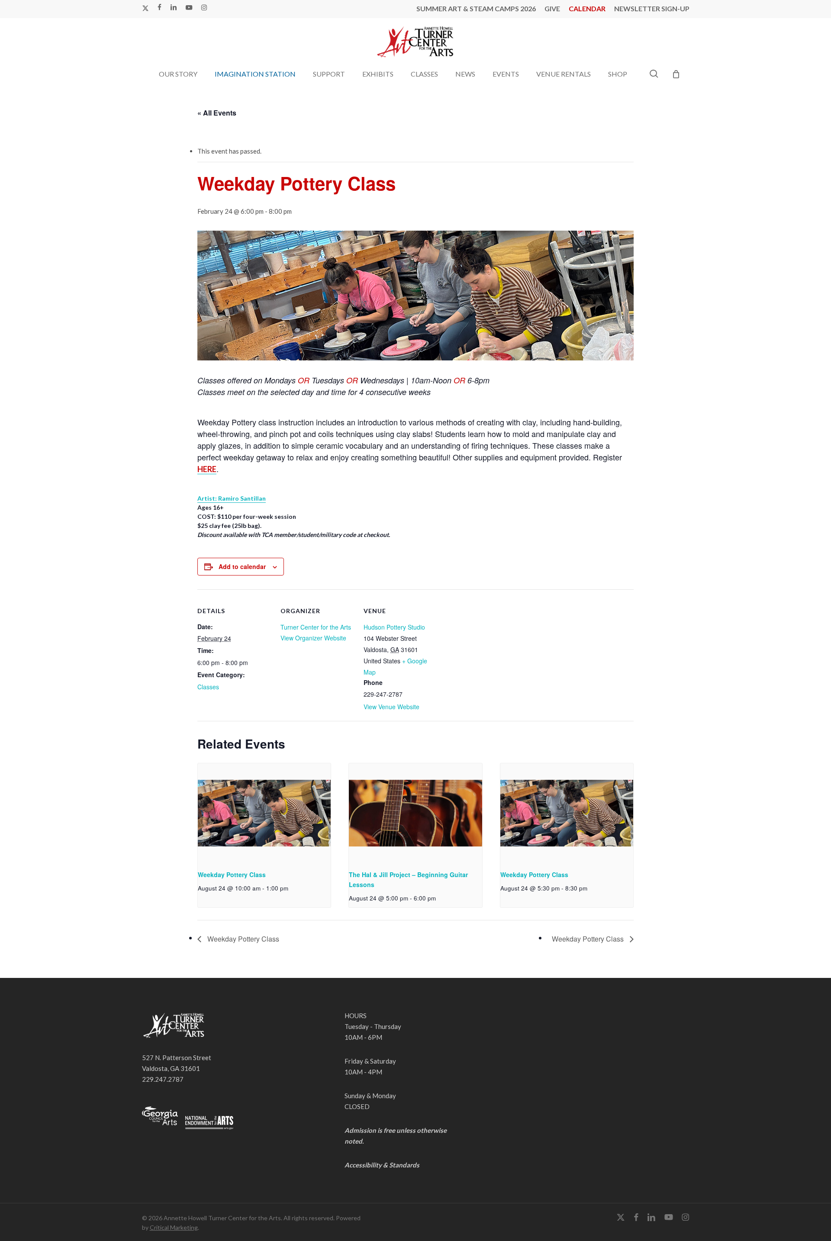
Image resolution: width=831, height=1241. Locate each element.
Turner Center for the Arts (315, 627)
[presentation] (264, 813)
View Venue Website (391, 706)
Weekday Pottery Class (232, 874)
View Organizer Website (313, 637)
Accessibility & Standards (382, 1165)
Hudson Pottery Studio (394, 627)
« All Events (216, 113)
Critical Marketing (174, 1227)
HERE (206, 469)
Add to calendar (242, 566)
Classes (208, 686)
